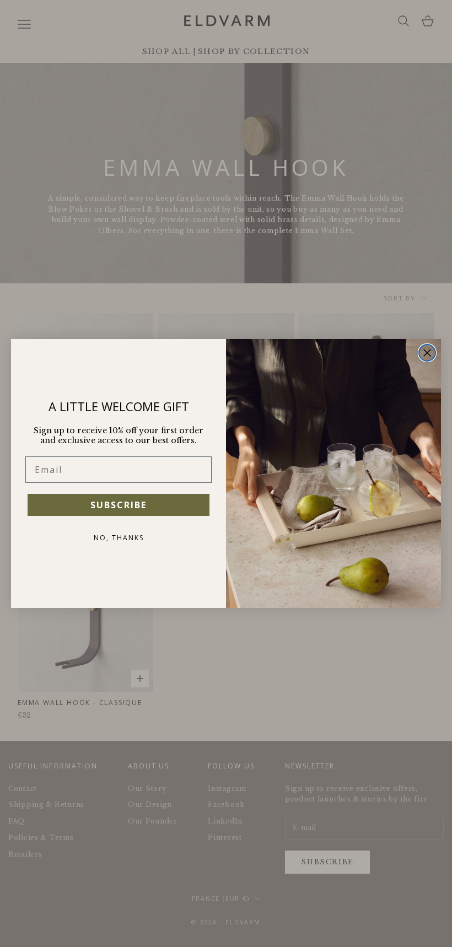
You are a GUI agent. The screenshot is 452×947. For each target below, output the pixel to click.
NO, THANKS (119, 537)
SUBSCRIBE (118, 505)
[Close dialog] (427, 353)
